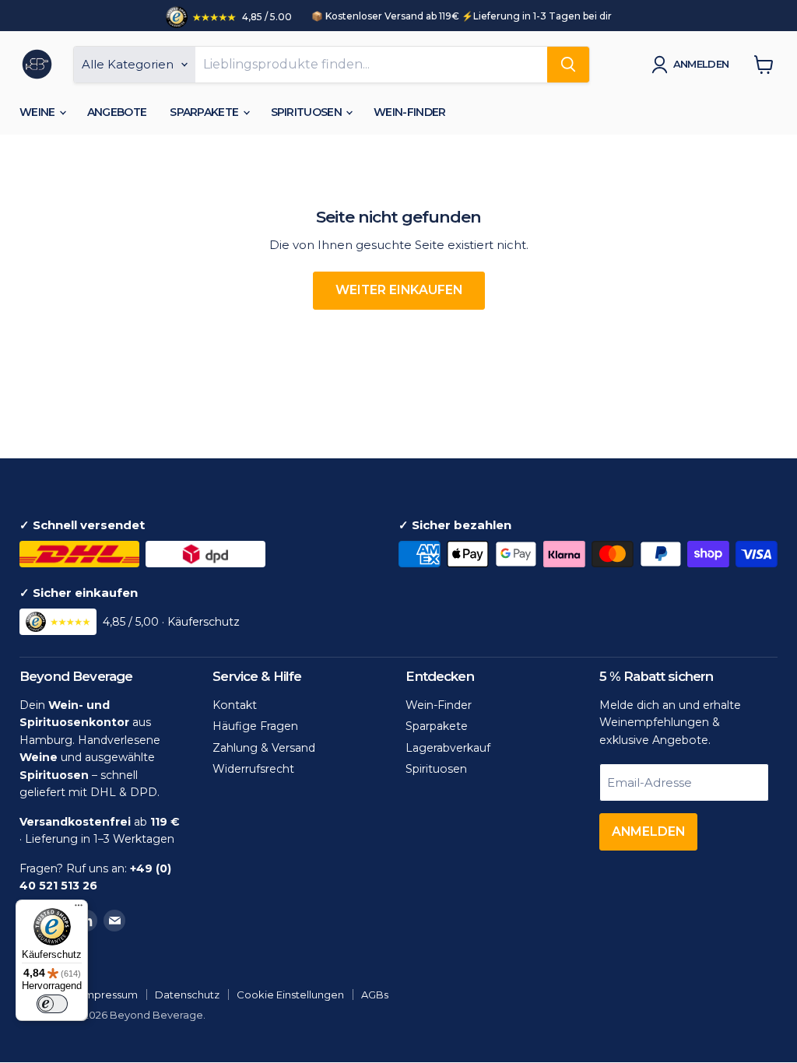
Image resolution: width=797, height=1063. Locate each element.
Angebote (116, 112)
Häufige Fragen (255, 726)
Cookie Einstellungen (290, 994)
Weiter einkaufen (398, 289)
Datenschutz (187, 994)
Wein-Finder (409, 112)
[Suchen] (568, 64)
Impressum (110, 994)
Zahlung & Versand (263, 748)
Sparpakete (205, 112)
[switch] (52, 1004)
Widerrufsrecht (253, 769)
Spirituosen (308, 112)
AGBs (374, 994)
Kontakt (234, 705)
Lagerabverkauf (448, 748)
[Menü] (78, 909)
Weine (38, 112)
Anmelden (701, 64)
